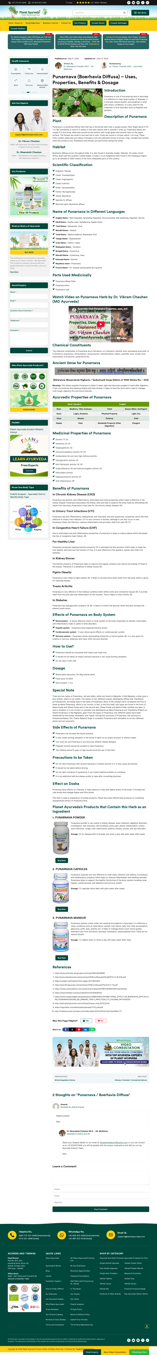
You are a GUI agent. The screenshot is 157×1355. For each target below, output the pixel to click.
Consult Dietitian (18, 28)
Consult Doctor (98, 23)
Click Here (93, 44)
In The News (75, 1289)
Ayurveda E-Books (53, 1266)
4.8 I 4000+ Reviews (99, 3)
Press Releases (52, 1309)
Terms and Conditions (55, 1325)
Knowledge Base (33, 23)
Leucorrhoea (42, 89)
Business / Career (50, 23)
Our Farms (74, 1299)
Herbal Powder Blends (133, 1268)
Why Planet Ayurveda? (55, 1304)
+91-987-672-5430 (77, 1238)
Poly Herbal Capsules (109, 1268)
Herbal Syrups (130, 1284)
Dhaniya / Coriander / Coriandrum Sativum (131, 1080)
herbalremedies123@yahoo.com (114, 1142)
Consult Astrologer (119, 23)
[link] (31, 41)
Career (48, 1276)
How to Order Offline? (55, 1289)
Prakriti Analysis (77, 1304)
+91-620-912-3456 (77, 1235)
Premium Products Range (135, 1289)
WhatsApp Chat (139, 1352)
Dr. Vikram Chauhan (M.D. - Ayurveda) (125, 66)
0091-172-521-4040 (28, 1235)
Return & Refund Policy (80, 1314)
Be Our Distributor (78, 1266)
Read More (14, 272)
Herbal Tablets (106, 1278)
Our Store (142, 13)
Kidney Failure (29, 89)
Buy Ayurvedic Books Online (136, 1294)
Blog (48, 1271)
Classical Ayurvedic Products (112, 1258)
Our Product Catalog (54, 1314)
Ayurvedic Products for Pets (136, 1258)
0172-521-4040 (26, 1238)
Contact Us (66, 23)
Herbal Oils (104, 1289)
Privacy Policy (76, 1309)
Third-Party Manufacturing (81, 1325)
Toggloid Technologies (85, 1349)
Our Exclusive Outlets (55, 1299)
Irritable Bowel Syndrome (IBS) (42, 76)
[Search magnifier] (124, 12)
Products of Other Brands (110, 1294)
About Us (18, 23)
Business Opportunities (80, 1271)
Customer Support (53, 1281)
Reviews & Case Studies (56, 1319)
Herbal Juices (105, 1284)
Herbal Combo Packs (133, 1263)
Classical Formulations (79, 1276)
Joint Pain (16, 89)
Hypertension (29, 73)
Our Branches (51, 1294)
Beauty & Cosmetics (132, 1273)
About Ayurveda (52, 1258)
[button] (21, 92)
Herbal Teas (129, 1278)
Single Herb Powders (108, 1273)
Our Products (80, 23)
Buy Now (62, 860)
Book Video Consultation (115, 1352)
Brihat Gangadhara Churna (65, 1080)
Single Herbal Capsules (109, 1263)
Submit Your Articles (79, 1319)
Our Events (75, 1294)
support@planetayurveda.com (29, 134)
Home (11, 23)
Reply (58, 1121)
